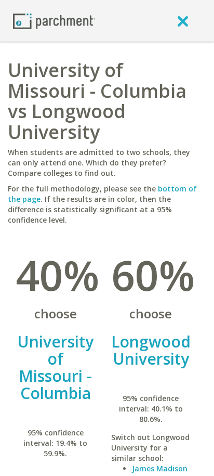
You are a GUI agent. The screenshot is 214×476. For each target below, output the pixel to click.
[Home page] (54, 20)
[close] (182, 21)
